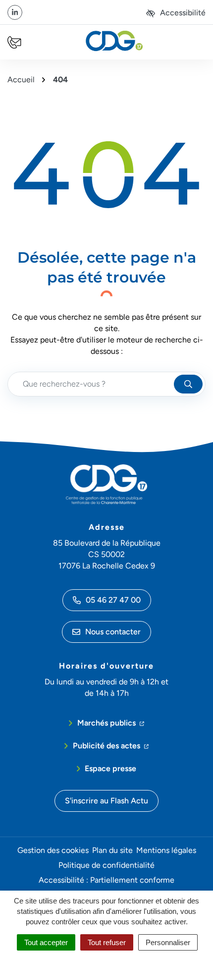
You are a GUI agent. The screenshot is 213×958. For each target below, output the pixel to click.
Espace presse (110, 768)
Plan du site (112, 850)
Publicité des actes (111, 745)
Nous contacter (113, 631)
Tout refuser (107, 942)
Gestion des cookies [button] (53, 850)
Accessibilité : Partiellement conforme (106, 880)
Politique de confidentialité (106, 865)
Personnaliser (168, 942)
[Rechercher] (188, 384)
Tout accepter (46, 942)
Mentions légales (166, 850)
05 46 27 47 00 (113, 600)
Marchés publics (110, 723)
